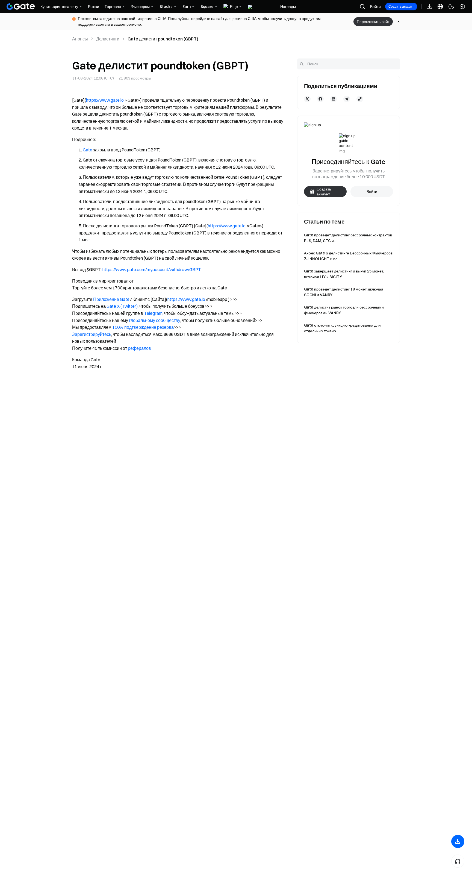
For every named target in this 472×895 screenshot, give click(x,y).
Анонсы (80, 39)
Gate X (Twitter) (122, 306)
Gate (87, 149)
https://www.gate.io (105, 100)
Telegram (153, 313)
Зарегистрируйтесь (91, 334)
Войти (375, 6)
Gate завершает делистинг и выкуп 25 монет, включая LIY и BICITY (344, 274)
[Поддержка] (457, 861)
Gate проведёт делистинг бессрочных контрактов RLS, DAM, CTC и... (348, 238)
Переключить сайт (373, 21)
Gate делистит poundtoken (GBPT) (163, 39)
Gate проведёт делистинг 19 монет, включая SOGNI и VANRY (343, 292)
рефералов (139, 348)
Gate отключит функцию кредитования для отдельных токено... (342, 328)
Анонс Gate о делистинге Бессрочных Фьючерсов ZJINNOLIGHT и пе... (348, 256)
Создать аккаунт (401, 6)
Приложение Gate (111, 299)
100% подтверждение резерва (143, 327)
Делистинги (107, 39)
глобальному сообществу (154, 320)
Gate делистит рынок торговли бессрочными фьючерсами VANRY (344, 310)
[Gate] (21, 6)
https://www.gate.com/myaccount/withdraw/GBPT (151, 269)
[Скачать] (457, 841)
